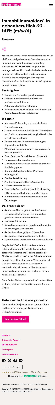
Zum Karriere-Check (15, 319)
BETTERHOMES (8, 345)
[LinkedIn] (3, 361)
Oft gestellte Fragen (10, 340)
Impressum (15, 384)
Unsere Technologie (12, 367)
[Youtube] (21, 361)
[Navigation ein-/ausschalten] (51, 4)
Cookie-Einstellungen (39, 384)
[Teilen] (4, 50)
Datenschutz (25, 384)
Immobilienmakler (36, 73)
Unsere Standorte (9, 354)
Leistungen (6, 349)
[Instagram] (9, 361)
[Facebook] (15, 361)
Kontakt (5, 335)
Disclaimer (6, 384)
